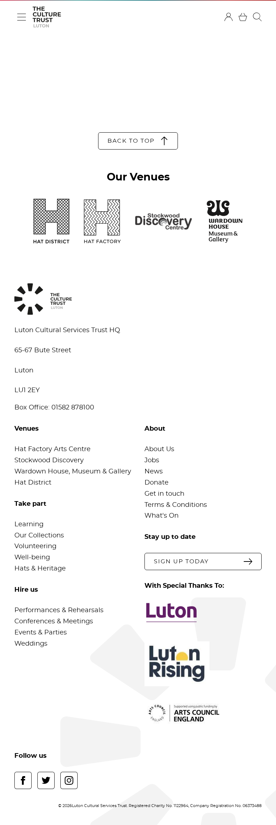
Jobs (151, 460)
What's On (161, 516)
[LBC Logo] (203, 612)
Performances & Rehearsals (59, 610)
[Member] (228, 17)
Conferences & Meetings (53, 621)
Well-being (32, 557)
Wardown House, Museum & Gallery (72, 471)
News (153, 471)
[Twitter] (46, 780)
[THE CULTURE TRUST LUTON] (46, 17)
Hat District (32, 483)
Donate (156, 483)
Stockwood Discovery (49, 460)
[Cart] (243, 17)
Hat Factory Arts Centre (52, 449)
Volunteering (35, 546)
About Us (159, 449)
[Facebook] (23, 780)
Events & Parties (40, 632)
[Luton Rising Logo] (203, 663)
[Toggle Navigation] (21, 17)
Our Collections (39, 535)
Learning (28, 524)
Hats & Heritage (40, 568)
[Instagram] (69, 780)
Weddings (30, 644)
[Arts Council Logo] (203, 713)
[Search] (257, 17)
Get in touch (164, 494)
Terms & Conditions (175, 505)
